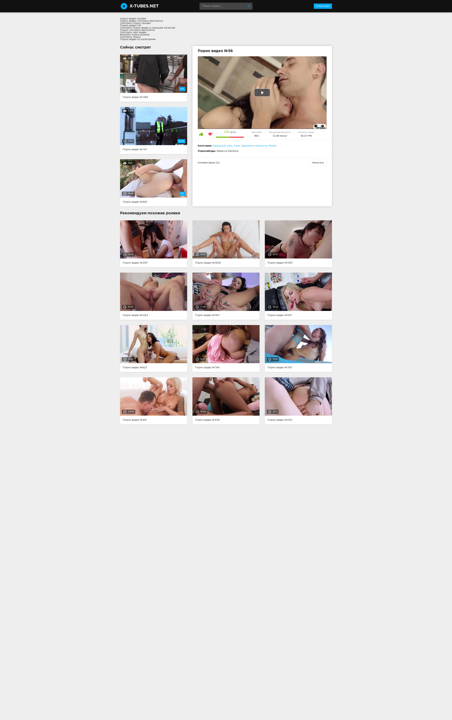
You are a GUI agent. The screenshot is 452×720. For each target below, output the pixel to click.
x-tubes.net (144, 6)
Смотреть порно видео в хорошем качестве (147, 28)
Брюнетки (247, 146)
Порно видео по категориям (138, 39)
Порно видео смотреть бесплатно (141, 21)
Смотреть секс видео (133, 32)
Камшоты (261, 146)
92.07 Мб (306, 136)
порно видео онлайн (133, 19)
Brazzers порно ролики (135, 35)
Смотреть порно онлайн (135, 23)
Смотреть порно (130, 37)
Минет (272, 146)
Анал (237, 146)
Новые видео (323, 6)
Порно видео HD (130, 26)
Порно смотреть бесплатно (137, 30)
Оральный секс (222, 146)
